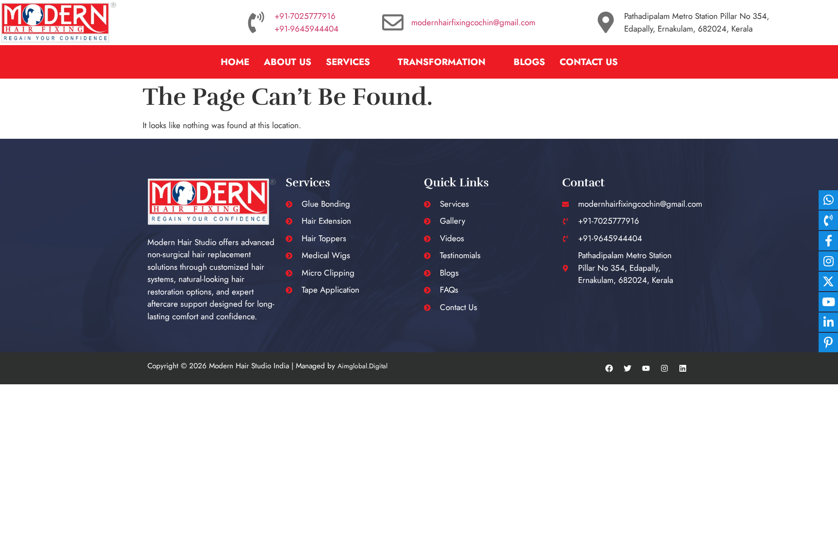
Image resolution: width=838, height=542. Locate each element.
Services (348, 61)
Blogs (529, 61)
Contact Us (589, 61)
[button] (354, 62)
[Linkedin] (683, 368)
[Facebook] (609, 368)
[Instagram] (664, 368)
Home (235, 61)
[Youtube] (646, 368)
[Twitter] (627, 368)
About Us (287, 61)
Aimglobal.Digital (362, 366)
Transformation (441, 61)
